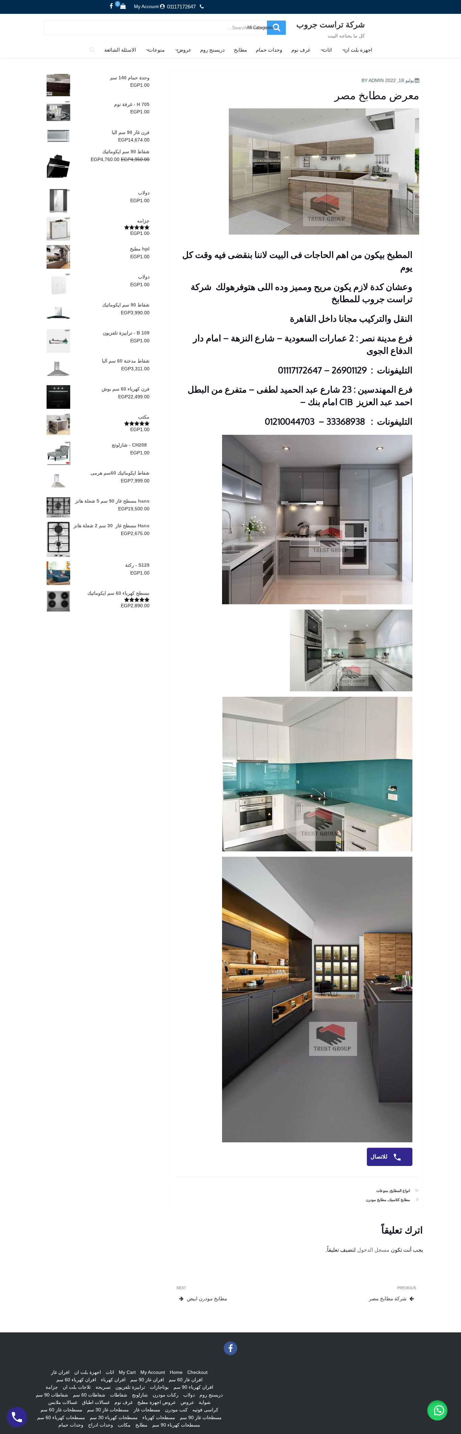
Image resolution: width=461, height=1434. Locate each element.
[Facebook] (111, 6)
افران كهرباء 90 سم (193, 1387)
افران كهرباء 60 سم (76, 1379)
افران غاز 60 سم (185, 1379)
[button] (437, 1410)
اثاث (327, 50)
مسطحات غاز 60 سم (61, 1409)
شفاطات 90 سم (52, 1395)
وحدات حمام (269, 50)
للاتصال (380, 1157)
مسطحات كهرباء (158, 1417)
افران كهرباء (113, 1379)
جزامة (52, 1387)
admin (376, 80)
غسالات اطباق (96, 1402)
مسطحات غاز (147, 1409)
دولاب (189, 1395)
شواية (205, 1402)
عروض (184, 50)
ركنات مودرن (166, 1395)
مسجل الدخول (373, 1250)
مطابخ (240, 50)
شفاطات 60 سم (89, 1395)
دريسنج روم (212, 50)
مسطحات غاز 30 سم (108, 1409)
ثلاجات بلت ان (77, 1387)
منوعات (156, 50)
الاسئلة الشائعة (120, 50)
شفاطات (118, 1395)
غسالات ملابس (62, 1402)
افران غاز (60, 1372)
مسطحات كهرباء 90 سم (176, 1425)
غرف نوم (300, 50)
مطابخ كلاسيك (399, 1200)
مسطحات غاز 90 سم (201, 1417)
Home (176, 1372)
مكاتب (124, 1425)
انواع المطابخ (400, 1191)
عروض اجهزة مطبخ (156, 1402)
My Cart (127, 1372)
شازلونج (140, 1395)
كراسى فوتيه (205, 1409)
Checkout (197, 1372)
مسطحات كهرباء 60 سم (61, 1417)
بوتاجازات (159, 1387)
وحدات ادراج (100, 1425)
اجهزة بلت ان (358, 50)
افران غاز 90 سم (147, 1379)
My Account (146, 6)
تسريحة (103, 1387)
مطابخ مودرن (376, 1200)
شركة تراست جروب (330, 24)
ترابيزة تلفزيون (130, 1387)
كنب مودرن (176, 1409)
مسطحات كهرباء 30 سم (114, 1417)
